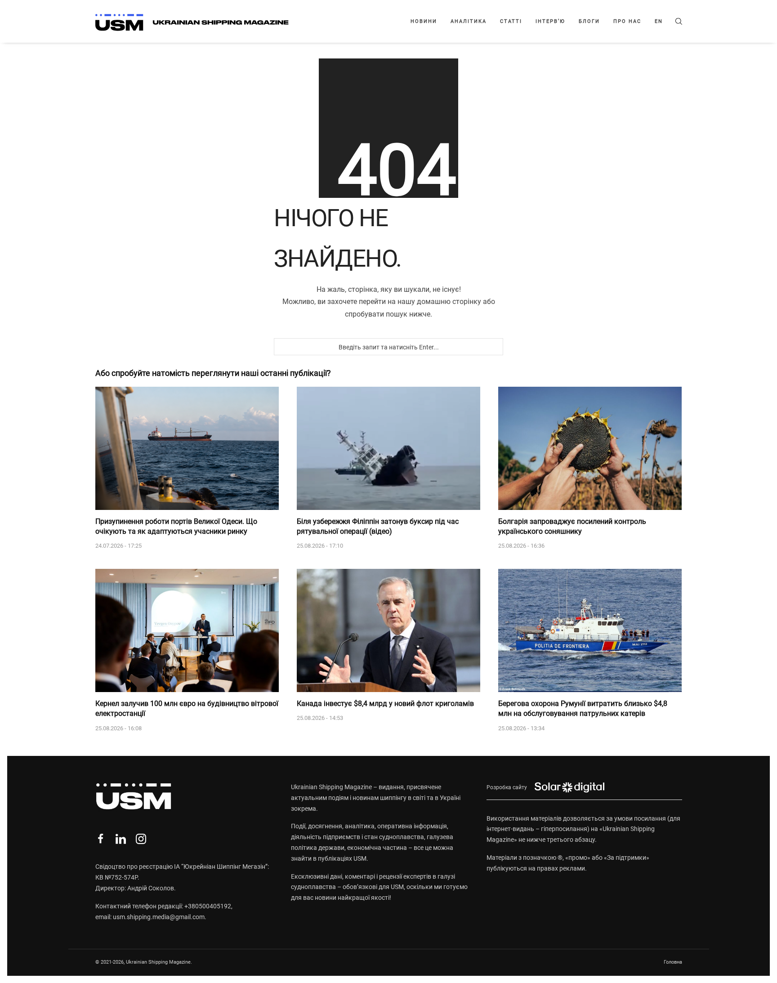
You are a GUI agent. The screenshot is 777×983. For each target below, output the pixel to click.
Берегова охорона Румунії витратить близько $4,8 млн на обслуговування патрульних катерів (582, 708)
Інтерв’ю (550, 21)
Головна (673, 962)
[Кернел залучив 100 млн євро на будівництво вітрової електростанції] (187, 630)
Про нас (627, 21)
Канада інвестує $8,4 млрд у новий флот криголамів (385, 703)
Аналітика (469, 21)
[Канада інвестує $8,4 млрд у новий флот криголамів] (388, 630)
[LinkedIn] (121, 839)
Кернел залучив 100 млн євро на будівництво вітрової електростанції (186, 708)
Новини (424, 21)
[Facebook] (100, 839)
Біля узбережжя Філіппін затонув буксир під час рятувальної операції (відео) (378, 526)
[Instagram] (141, 839)
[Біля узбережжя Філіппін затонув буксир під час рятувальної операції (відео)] (388, 448)
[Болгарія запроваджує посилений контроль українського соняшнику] (590, 448)
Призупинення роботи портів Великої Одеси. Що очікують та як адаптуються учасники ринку (176, 526)
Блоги (589, 21)
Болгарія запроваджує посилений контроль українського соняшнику (572, 526)
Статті (511, 21)
